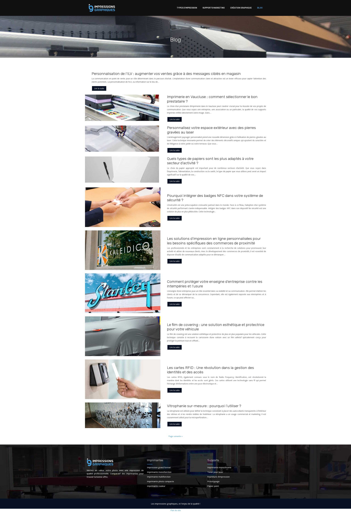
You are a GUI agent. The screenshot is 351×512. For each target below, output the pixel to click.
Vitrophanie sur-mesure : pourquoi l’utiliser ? (204, 406)
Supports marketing (214, 8)
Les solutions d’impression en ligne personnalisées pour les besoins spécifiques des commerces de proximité (214, 240)
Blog (260, 8)
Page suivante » (175, 436)
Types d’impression (187, 8)
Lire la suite (99, 88)
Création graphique (241, 8)
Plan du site (175, 510)
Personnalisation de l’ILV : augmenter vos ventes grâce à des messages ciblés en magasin (166, 73)
